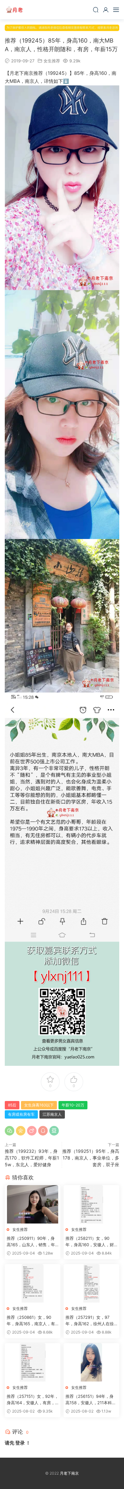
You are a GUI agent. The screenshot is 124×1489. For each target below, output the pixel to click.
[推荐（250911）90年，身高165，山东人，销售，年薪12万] (32, 1204)
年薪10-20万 (73, 1105)
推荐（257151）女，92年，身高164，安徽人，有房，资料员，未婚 (33, 1400)
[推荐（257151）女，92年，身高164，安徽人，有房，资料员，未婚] (32, 1362)
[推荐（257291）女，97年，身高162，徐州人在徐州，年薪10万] (91, 1283)
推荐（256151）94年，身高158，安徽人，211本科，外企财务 (90, 1400)
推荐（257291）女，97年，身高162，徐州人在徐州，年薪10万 (89, 1321)
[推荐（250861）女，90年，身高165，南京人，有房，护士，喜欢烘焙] (32, 1283)
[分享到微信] (9, 1131)
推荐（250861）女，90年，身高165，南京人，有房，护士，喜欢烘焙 (31, 1321)
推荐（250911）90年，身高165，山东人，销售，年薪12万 (31, 1242)
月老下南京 (14, 9)
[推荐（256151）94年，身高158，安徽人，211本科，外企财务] (91, 1362)
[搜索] (96, 9)
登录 (20, 1443)
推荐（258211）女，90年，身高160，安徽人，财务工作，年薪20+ (89, 1242)
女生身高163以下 (39, 1105)
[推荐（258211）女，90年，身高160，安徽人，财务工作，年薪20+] (91, 1204)
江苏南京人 (52, 1114)
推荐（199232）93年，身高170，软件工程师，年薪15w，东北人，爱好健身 (32, 1157)
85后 (12, 1105)
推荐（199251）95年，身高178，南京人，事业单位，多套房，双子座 (90, 1157)
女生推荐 (52, 60)
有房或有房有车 (21, 1114)
